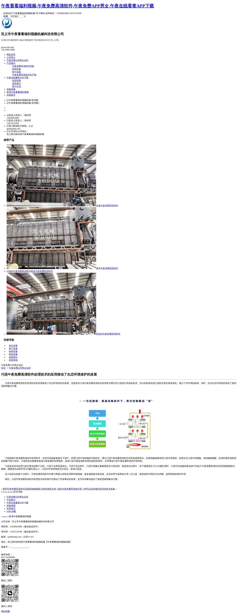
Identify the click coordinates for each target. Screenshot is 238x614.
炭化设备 (13, 345)
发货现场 (16, 80)
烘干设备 (16, 72)
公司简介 (11, 57)
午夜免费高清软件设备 (23, 66)
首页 (3, 368)
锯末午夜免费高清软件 (42, 271)
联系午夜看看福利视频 (18, 92)
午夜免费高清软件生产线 (24, 75)
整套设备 (13, 354)
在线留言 (11, 95)
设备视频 (11, 89)
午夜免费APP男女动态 (17, 60)
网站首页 (11, 54)
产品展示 (11, 63)
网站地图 (5, 611)
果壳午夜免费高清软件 (107, 268)
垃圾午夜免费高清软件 (107, 205)
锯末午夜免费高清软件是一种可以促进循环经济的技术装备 (86, 489)
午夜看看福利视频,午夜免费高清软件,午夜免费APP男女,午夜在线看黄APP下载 (77, 5)
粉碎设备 (16, 69)
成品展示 (16, 83)
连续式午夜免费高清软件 (108, 334)
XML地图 (11, 511)
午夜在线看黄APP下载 (17, 77)
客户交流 (16, 86)
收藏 (5, 16)
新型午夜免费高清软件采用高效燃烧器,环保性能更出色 (29, 489)
